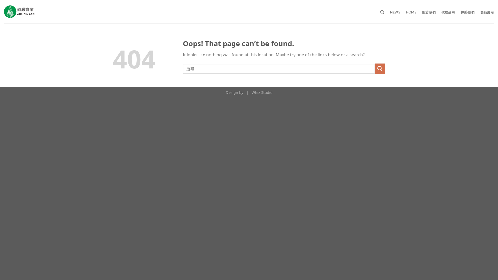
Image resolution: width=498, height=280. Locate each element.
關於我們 (429, 12)
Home (411, 12)
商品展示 (487, 12)
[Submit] (380, 69)
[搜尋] (382, 12)
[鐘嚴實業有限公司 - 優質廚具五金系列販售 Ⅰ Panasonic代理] (19, 11)
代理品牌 (448, 12)
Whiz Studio (262, 92)
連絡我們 (468, 12)
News (395, 12)
